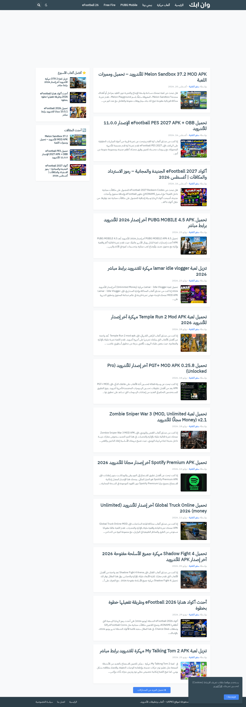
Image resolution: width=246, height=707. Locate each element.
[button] (46, 5)
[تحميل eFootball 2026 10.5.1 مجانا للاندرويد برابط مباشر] (78, 112)
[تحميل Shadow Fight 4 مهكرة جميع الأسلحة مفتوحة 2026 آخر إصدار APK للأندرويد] (194, 580)
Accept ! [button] (231, 697)
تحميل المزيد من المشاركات (151, 690)
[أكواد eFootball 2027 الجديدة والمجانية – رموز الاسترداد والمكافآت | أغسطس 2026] (194, 197)
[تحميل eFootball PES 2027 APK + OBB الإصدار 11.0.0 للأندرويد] (194, 149)
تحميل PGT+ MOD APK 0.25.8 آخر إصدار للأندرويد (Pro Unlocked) (157, 368)
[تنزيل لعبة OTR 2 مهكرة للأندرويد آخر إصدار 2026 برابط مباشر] (78, 82)
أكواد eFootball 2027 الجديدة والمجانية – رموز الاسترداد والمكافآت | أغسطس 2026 (157, 174)
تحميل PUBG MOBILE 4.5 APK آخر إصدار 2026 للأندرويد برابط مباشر (155, 223)
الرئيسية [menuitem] (179, 5)
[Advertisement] (123, 39)
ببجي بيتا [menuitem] (147, 5)
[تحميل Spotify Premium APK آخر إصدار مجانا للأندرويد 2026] (194, 482)
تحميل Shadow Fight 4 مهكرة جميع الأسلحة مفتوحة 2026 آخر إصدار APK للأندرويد (154, 556)
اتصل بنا (61, 702)
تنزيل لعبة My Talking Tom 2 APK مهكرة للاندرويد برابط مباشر (153, 651)
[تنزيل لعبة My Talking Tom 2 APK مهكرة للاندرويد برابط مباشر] (194, 671)
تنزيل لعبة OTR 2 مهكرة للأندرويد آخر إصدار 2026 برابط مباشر (56, 82)
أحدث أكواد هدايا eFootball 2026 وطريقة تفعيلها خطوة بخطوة (158, 605)
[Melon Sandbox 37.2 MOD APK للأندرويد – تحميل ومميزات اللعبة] (194, 100)
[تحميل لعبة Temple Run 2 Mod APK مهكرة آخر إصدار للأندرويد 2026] (194, 343)
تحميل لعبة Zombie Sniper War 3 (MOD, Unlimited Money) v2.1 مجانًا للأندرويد (158, 417)
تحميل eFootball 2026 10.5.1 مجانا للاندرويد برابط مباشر (54, 112)
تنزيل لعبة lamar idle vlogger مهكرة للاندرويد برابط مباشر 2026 (157, 271)
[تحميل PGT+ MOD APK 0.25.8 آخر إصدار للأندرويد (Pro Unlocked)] (194, 391)
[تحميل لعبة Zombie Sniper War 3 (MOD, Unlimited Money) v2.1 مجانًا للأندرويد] (194, 440)
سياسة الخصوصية (44, 702)
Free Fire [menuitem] (109, 5)
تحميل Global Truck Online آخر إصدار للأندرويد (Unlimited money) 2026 (153, 508)
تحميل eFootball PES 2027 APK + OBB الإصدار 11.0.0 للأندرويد (155, 126)
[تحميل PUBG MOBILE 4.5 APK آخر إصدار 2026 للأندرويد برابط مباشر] (194, 246)
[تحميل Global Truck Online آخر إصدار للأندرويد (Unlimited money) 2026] (194, 531)
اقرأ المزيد (217, 686)
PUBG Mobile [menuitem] (128, 5)
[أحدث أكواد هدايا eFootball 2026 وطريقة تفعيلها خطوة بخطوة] (194, 628)
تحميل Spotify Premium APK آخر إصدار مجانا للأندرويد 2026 (152, 463)
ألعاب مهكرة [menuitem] (163, 5)
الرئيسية (73, 702)
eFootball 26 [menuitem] (90, 5)
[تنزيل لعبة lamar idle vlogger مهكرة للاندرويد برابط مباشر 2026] (194, 294)
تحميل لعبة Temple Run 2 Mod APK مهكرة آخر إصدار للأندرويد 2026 (159, 320)
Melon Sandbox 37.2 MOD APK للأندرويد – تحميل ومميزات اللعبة (153, 77)
